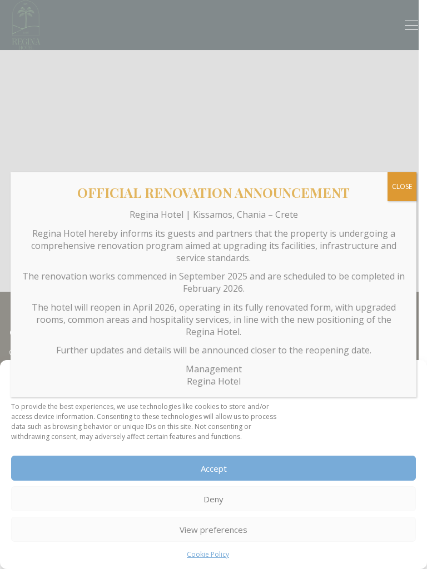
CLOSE (402, 186)
